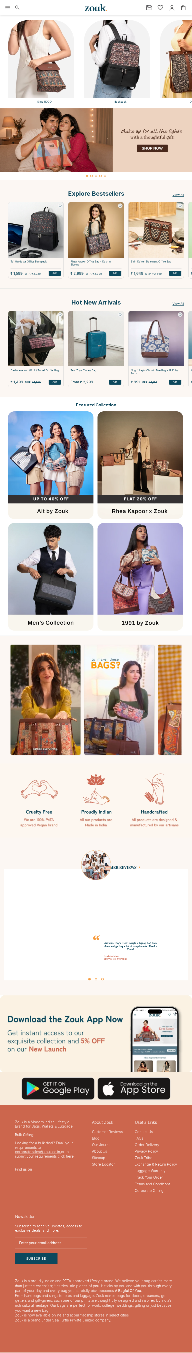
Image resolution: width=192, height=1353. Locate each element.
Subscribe (36, 1259)
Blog (96, 1138)
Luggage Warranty (150, 1171)
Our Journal (101, 1145)
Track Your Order (149, 1178)
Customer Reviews (107, 1132)
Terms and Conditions (152, 1184)
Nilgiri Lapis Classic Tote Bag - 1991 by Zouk (154, 372)
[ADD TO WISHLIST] (60, 205)
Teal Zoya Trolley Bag (83, 370)
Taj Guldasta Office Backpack (28, 261)
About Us (99, 1152)
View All (178, 195)
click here (65, 1156)
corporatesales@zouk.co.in (37, 1152)
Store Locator (103, 1165)
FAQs (139, 1138)
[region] (96, 144)
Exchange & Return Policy (156, 1165)
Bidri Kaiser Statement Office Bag (151, 261)
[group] (96, 140)
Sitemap (98, 1158)
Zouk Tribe (143, 1158)
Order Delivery (147, 1145)
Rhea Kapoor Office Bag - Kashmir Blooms (91, 263)
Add (54, 273)
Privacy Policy (146, 1152)
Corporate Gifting (149, 1191)
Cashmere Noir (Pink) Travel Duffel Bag (34, 370)
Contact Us (144, 1132)
